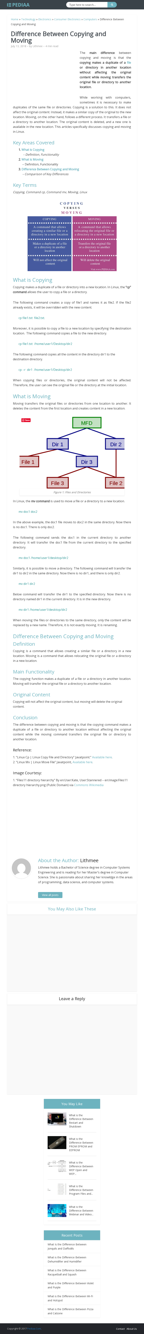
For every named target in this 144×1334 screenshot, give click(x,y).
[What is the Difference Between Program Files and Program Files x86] (58, 1189)
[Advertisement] (46, 76)
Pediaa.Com (34, 1328)
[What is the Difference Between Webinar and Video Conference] (58, 1210)
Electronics (44, 19)
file (129, 62)
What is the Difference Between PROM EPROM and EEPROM (81, 1144)
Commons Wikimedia (89, 785)
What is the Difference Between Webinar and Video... (81, 1210)
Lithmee (38, 46)
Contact (120, 1328)
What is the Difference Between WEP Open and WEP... (81, 1168)
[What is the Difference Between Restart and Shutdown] (58, 1118)
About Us (132, 1328)
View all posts (50, 895)
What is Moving (33, 159)
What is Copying (33, 150)
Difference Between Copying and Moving (50, 169)
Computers (90, 19)
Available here (102, 757)
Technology (28, 19)
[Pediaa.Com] (18, 5)
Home (14, 19)
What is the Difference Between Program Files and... (81, 1189)
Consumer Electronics (67, 19)
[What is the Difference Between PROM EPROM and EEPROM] (58, 1142)
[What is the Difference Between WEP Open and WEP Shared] (58, 1166)
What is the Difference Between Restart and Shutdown (81, 1120)
